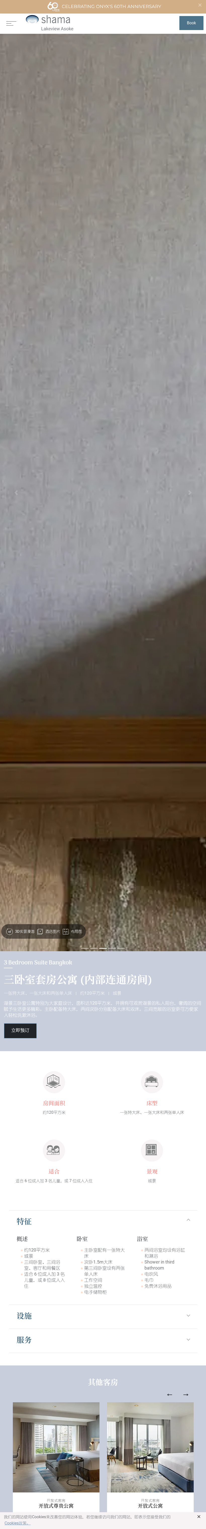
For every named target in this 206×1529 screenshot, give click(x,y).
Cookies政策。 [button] (18, 1523)
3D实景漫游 (24, 931)
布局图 (76, 931)
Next (185, 1394)
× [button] (199, 1516)
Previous (169, 1394)
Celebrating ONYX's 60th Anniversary (111, 6)
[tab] (103, 1222)
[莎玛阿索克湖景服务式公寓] (50, 23)
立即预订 (20, 1030)
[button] (16, 492)
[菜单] (11, 23)
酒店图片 (52, 931)
